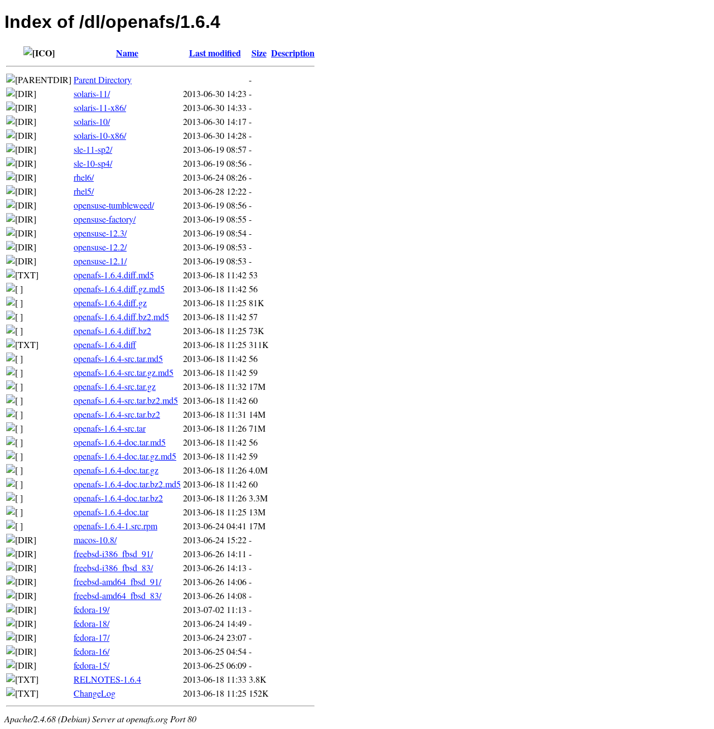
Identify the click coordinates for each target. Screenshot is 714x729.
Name (127, 52)
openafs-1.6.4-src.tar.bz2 (117, 414)
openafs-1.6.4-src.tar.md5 (118, 358)
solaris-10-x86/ (100, 135)
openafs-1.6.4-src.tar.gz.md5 (123, 372)
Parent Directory (103, 79)
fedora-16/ (91, 651)
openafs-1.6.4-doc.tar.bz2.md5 (127, 484)
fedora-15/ (91, 665)
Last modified (215, 52)
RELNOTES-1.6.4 (107, 679)
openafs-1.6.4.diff (105, 344)
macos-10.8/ (95, 539)
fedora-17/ (91, 637)
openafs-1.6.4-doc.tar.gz (116, 470)
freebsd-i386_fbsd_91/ (113, 553)
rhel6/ (84, 177)
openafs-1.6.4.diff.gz (110, 302)
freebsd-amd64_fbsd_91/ (117, 581)
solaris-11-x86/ (100, 107)
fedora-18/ (91, 623)
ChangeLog (94, 693)
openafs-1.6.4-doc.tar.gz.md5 (125, 456)
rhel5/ (84, 191)
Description (293, 52)
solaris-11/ (92, 93)
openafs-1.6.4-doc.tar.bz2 (118, 498)
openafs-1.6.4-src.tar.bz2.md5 (126, 400)
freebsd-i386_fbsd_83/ (113, 567)
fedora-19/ (91, 609)
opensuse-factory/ (105, 219)
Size (259, 52)
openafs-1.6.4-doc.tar (111, 512)
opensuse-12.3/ (100, 233)
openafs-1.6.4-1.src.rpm (115, 526)
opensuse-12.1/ (100, 261)
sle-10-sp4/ (93, 163)
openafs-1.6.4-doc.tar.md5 (120, 442)
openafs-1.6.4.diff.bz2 (112, 330)
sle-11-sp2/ (93, 149)
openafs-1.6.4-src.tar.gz (115, 386)
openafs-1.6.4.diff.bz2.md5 (121, 316)
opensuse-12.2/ (100, 247)
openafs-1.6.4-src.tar (110, 428)
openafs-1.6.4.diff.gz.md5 (119, 289)
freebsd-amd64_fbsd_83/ (117, 595)
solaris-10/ (92, 121)
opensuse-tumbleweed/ (114, 205)
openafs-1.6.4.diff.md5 (114, 275)
